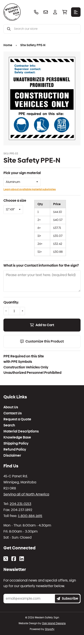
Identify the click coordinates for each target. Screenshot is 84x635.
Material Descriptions (21, 431)
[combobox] (45, 29)
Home (7, 45)
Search (9, 425)
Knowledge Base (17, 437)
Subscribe (70, 598)
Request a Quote (17, 419)
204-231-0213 (20, 504)
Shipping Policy (15, 443)
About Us (10, 407)
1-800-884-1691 (30, 516)
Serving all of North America (26, 494)
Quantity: (11, 302)
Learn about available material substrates (29, 189)
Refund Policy (14, 449)
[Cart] (64, 12)
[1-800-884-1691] (36, 12)
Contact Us (12, 413)
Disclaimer (12, 455)
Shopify (49, 629)
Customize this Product (44, 341)
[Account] (55, 12)
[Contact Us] (45, 12)
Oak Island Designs (54, 623)
